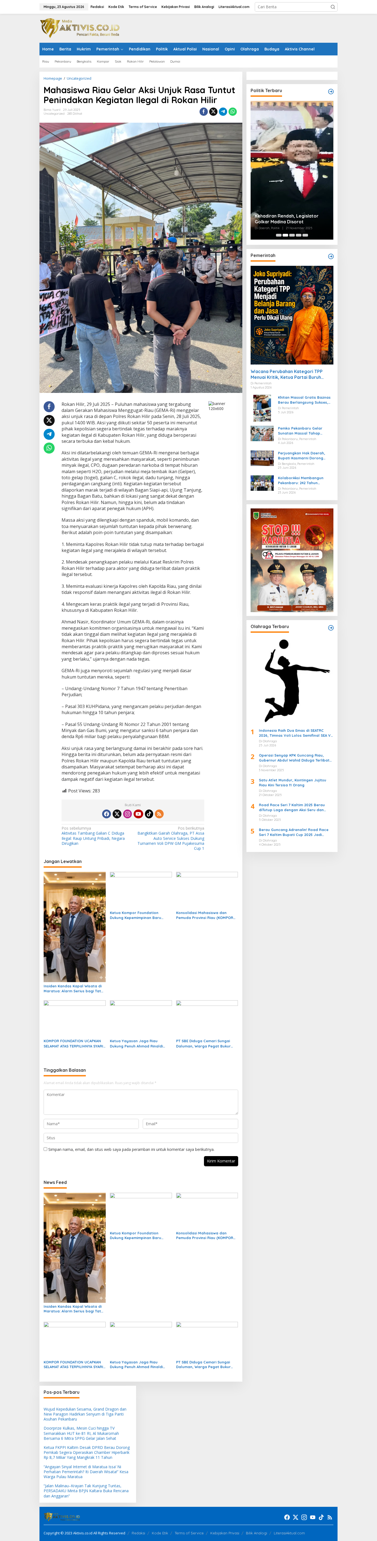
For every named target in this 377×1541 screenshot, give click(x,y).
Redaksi (138, 1533)
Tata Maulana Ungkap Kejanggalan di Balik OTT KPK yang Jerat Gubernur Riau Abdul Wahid (292, 133)
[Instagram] (127, 814)
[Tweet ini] (213, 112)
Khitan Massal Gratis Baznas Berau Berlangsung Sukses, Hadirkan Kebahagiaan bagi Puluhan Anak (304, 400)
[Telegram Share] (223, 112)
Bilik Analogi (256, 1533)
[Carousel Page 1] (279, 235)
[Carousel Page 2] (285, 235)
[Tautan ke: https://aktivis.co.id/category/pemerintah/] (331, 256)
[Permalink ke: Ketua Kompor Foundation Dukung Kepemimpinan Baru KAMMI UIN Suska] (141, 889)
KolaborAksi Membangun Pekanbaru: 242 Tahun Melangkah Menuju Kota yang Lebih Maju (305, 480)
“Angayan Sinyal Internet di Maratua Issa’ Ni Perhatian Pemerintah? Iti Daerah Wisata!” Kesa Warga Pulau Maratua (86, 1471)
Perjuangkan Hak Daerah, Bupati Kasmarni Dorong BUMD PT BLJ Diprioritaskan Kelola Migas (303, 455)
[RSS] (159, 814)
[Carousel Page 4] (298, 235)
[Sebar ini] (204, 112)
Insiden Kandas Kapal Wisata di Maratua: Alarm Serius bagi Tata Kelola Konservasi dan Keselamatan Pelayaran (73, 988)
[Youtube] (138, 814)
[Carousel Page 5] (305, 235)
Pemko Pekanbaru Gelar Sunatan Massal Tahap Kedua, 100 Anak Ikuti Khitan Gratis (304, 431)
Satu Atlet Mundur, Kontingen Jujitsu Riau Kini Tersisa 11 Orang (292, 782)
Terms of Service (189, 1533)
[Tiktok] (149, 814)
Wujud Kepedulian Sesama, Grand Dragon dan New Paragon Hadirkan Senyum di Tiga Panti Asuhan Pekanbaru (85, 1414)
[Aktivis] (80, 27)
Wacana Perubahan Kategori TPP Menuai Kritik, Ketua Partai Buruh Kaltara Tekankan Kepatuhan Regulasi (291, 374)
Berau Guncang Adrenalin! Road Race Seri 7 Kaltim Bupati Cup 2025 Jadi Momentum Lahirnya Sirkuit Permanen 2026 (293, 832)
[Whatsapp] (233, 112)
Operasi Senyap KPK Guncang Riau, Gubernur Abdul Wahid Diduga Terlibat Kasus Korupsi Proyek (294, 758)
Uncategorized (54, 114)
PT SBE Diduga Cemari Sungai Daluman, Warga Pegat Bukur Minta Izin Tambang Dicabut (203, 1043)
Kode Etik (160, 1533)
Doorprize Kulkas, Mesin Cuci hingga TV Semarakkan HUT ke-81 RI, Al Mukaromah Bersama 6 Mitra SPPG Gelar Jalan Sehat (81, 1433)
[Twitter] (117, 814)
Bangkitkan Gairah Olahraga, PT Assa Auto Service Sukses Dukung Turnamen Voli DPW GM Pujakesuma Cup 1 (170, 838)
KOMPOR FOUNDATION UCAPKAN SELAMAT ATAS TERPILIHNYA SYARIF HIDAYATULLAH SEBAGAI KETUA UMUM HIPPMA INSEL (74, 1043)
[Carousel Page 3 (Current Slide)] (292, 235)
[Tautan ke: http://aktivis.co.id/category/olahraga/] (331, 628)
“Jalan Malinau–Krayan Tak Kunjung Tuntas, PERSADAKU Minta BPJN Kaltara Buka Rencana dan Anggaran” (86, 1490)
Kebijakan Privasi (224, 1533)
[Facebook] (106, 814)
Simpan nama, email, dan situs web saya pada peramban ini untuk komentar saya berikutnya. (131, 1149)
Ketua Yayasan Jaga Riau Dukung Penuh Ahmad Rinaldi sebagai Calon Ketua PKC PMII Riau (137, 1043)
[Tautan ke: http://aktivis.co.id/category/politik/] (331, 91)
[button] (333, 7)
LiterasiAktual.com (289, 1533)
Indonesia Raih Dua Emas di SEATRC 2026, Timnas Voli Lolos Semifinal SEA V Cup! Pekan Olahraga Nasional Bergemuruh (295, 733)
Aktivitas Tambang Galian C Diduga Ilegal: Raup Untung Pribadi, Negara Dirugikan (93, 836)
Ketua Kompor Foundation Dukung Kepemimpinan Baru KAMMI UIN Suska (135, 915)
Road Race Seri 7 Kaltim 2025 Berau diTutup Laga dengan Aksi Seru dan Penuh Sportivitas (292, 807)
